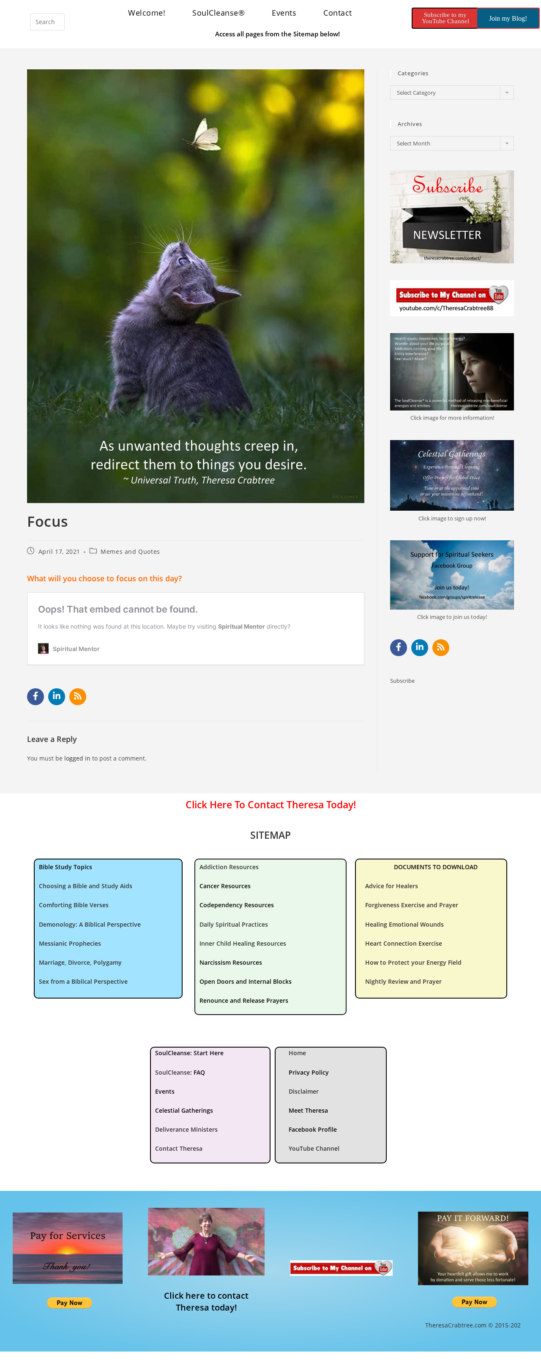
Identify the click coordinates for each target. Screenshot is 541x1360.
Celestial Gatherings (184, 1110)
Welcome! (146, 13)
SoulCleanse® (218, 13)
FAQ (199, 1072)
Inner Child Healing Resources (242, 943)
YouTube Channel (314, 1148)
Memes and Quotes (130, 551)
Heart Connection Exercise (403, 943)
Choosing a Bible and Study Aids (85, 886)
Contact (337, 13)
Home (297, 1053)
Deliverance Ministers (186, 1129)
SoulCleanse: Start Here (189, 1053)
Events (284, 13)
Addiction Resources (229, 867)
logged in (77, 758)
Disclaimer (304, 1091)
